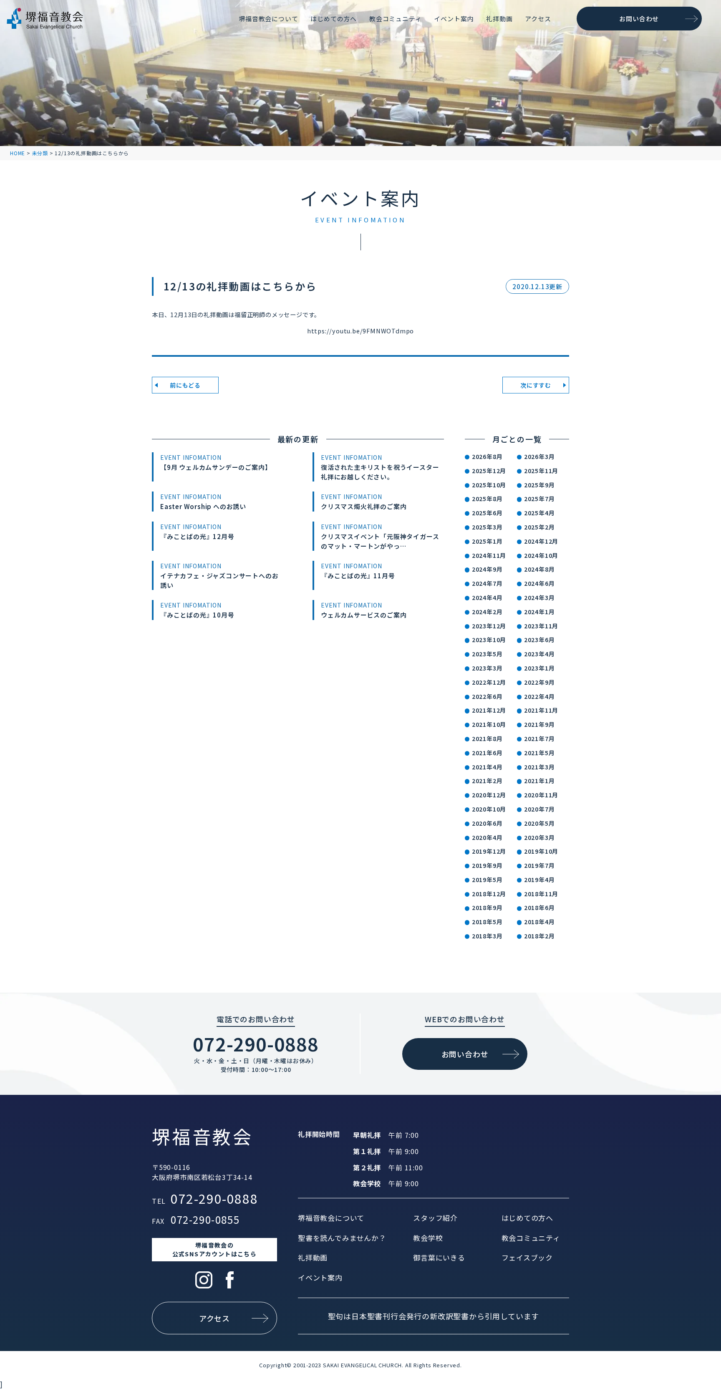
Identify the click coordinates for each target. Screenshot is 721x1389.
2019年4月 (539, 879)
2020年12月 (489, 795)
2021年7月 (539, 738)
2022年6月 (487, 696)
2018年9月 (487, 907)
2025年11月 (541, 470)
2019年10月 (541, 851)
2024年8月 (539, 569)
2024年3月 (539, 597)
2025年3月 (487, 527)
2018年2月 (539, 936)
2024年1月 (539, 612)
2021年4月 (487, 767)
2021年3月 (539, 767)
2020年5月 (539, 823)
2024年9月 (487, 569)
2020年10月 (489, 809)
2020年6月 (487, 823)
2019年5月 (487, 879)
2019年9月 (487, 865)
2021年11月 (541, 710)
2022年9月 (539, 682)
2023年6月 (539, 639)
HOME (17, 152)
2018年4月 (539, 922)
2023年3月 (487, 668)
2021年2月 (487, 780)
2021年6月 (487, 753)
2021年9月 (539, 724)
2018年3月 (487, 936)
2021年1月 (539, 780)
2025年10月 (489, 485)
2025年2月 (539, 527)
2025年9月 (539, 485)
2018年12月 (489, 894)
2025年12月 (489, 470)
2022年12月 (489, 682)
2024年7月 (487, 583)
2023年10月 (489, 639)
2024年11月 (489, 555)
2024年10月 (541, 555)
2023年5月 (487, 654)
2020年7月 (539, 809)
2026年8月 (487, 456)
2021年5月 (539, 753)
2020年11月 (541, 795)
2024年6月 (539, 583)
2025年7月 (539, 498)
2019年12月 (489, 851)
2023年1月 (539, 668)
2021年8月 (487, 738)
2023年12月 (489, 626)
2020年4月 (487, 837)
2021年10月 (489, 724)
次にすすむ (535, 385)
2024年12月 (541, 541)
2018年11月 (541, 894)
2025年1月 (487, 541)
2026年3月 (539, 456)
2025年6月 (487, 513)
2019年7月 (539, 865)
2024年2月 (487, 612)
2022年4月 (539, 696)
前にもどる (185, 385)
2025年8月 (487, 498)
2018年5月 (487, 922)
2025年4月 (539, 513)
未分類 (40, 152)
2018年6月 (539, 907)
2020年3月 (539, 837)
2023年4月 (539, 654)
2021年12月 (489, 710)
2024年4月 (487, 597)
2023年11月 (541, 626)
